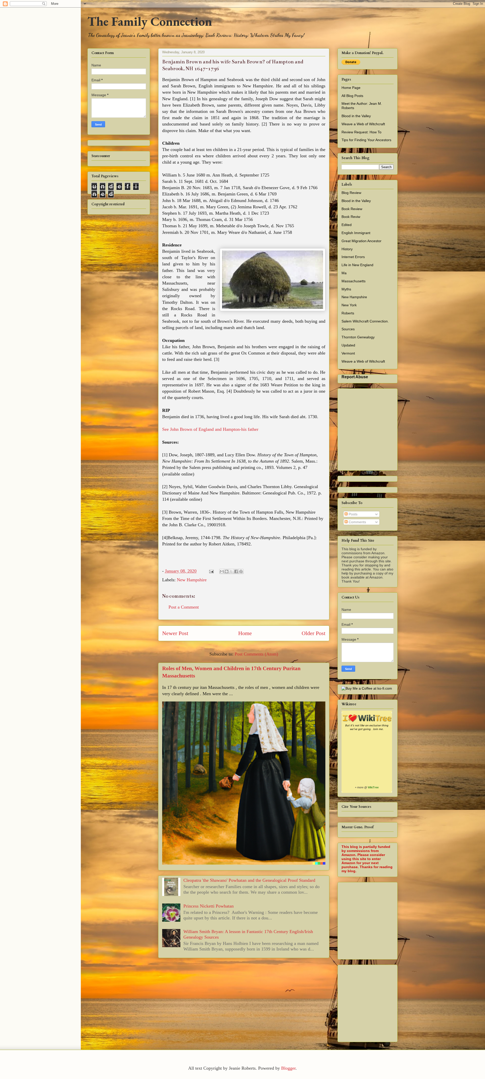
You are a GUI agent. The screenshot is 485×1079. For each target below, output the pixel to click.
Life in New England (357, 265)
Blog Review (351, 193)
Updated (348, 345)
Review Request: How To (361, 132)
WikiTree (373, 787)
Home (245, 633)
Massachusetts (354, 281)
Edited (347, 225)
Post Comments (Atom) (256, 654)
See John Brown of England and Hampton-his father (210, 429)
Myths (346, 289)
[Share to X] (231, 571)
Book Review (352, 209)
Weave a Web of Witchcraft (363, 124)
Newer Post (175, 633)
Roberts (348, 313)
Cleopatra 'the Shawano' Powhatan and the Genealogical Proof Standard (249, 880)
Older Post (313, 633)
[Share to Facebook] (236, 571)
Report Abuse (355, 376)
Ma (344, 273)
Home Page (351, 88)
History (347, 249)
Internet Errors (353, 257)
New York (349, 305)
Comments (357, 522)
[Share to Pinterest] (241, 571)
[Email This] (221, 571)
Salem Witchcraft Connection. (365, 321)
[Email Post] (211, 570)
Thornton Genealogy (358, 337)
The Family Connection (149, 21)
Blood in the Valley (356, 116)
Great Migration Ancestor (361, 241)
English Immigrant (356, 233)
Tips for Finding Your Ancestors (366, 140)
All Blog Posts (352, 96)
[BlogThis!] (226, 571)
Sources (348, 329)
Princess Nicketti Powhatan (208, 906)
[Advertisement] (413, 919)
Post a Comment (183, 607)
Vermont (348, 353)
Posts (352, 514)
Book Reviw (351, 217)
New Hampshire (192, 579)
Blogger (288, 1068)
